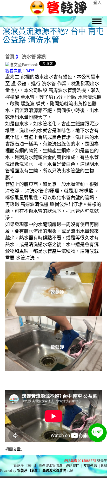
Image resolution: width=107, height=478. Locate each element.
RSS (104, 466)
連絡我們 (72, 466)
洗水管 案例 (34, 56)
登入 (97, 3)
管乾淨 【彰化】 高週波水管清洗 (41, 471)
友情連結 (90, 466)
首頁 (10, 56)
